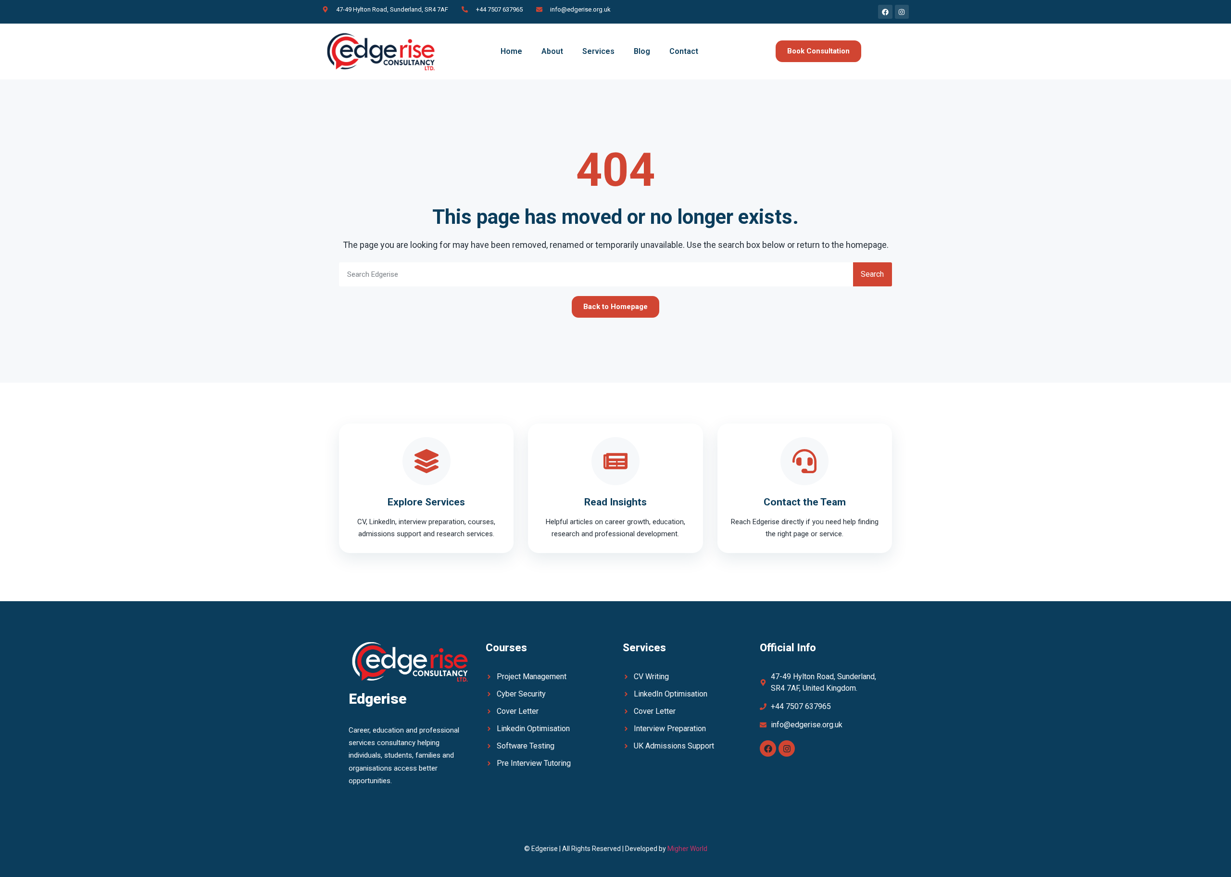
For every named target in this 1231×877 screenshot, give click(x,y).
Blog (642, 51)
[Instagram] (787, 748)
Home (511, 51)
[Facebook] (768, 748)
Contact (683, 51)
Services (598, 51)
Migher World (687, 848)
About (552, 51)
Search (872, 274)
